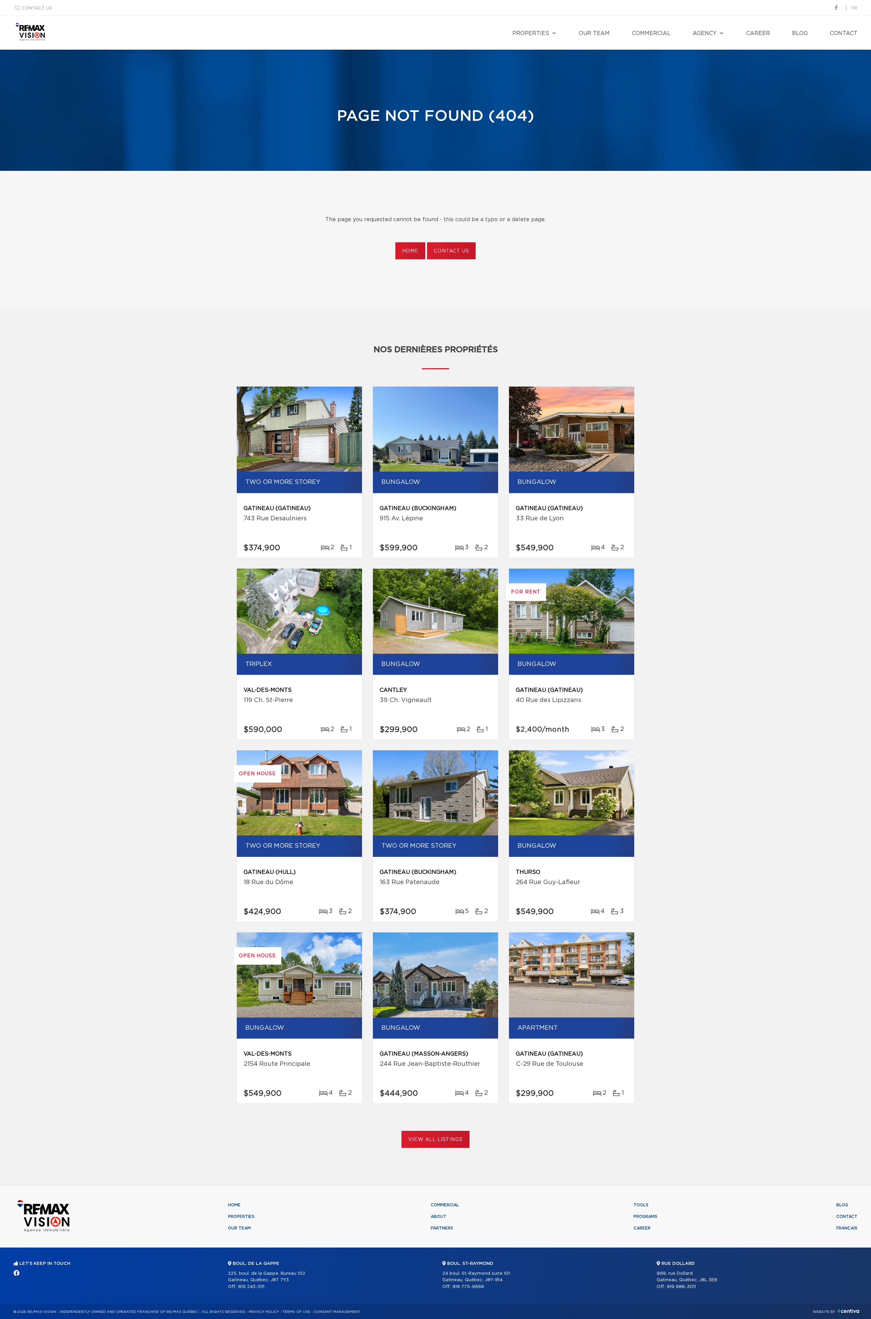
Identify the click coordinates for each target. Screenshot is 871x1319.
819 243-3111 (251, 1287)
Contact (843, 33)
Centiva (848, 1311)
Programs (645, 1217)
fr (854, 8)
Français (846, 1228)
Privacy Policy (264, 1312)
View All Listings (435, 1139)
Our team (594, 33)
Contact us (37, 8)
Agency (705, 33)
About (438, 1217)
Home (410, 251)
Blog (800, 33)
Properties (530, 33)
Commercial (651, 33)
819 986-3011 (681, 1287)
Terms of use (296, 1312)
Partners (442, 1228)
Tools (641, 1205)
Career (758, 33)
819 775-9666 (468, 1287)
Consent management (337, 1312)
